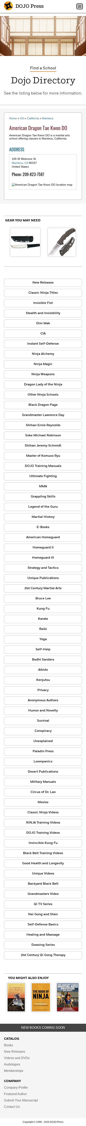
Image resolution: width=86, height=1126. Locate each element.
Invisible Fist (43, 303)
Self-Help (43, 649)
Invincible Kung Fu (43, 843)
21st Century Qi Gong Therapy (43, 955)
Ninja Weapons (43, 374)
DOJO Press (29, 6)
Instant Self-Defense (43, 343)
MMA (43, 486)
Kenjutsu (43, 680)
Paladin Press (43, 751)
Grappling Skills (43, 496)
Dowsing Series (43, 945)
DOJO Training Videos (43, 833)
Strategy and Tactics (43, 568)
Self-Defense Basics (43, 924)
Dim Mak (43, 323)
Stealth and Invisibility (43, 313)
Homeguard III (43, 557)
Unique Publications (43, 578)
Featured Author (15, 1094)
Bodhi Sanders (43, 659)
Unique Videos (43, 873)
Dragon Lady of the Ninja (43, 384)
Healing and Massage (43, 934)
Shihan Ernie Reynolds (43, 425)
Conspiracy (43, 731)
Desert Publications (43, 771)
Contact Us (12, 1106)
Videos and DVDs (17, 1058)
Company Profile (16, 1087)
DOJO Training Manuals (43, 466)
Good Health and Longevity (43, 863)
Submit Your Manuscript (21, 1100)
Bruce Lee (43, 598)
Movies (43, 802)
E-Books (43, 527)
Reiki (43, 629)
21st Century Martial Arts (43, 588)
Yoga (43, 639)
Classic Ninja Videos (43, 812)
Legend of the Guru (43, 506)
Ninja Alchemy (43, 354)
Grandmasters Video (43, 894)
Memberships (13, 1070)
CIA (43, 333)
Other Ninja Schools (43, 394)
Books (8, 1045)
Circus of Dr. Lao (43, 792)
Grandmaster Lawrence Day (43, 415)
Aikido (43, 669)
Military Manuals (43, 782)
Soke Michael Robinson (43, 435)
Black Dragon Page (43, 405)
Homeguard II (43, 547)
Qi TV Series (43, 904)
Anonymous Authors (43, 700)
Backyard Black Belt (43, 883)
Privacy (43, 690)
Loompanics (43, 761)
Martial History (43, 517)
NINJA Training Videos (43, 822)
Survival (43, 720)
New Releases (43, 282)
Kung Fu (43, 608)
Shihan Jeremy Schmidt (43, 445)
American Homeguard (43, 537)
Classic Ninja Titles (43, 292)
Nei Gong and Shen (43, 914)
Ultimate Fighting (43, 476)
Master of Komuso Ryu (43, 456)
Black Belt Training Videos (43, 853)
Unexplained (43, 741)
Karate (43, 619)
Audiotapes (12, 1064)
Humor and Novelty (43, 710)
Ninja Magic (43, 364)
